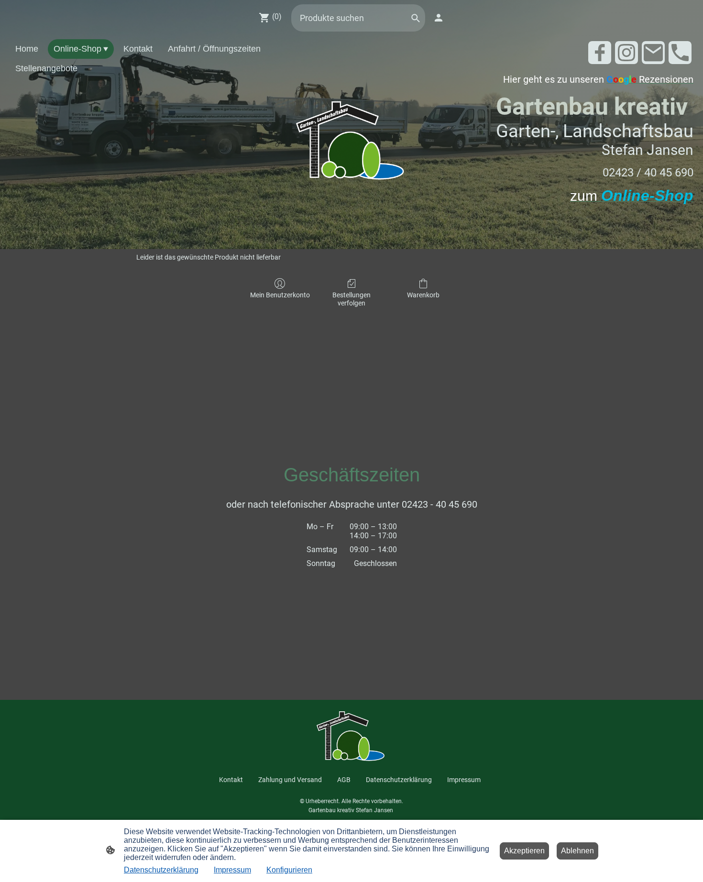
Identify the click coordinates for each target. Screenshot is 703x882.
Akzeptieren (524, 851)
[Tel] (680, 52)
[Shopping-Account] (438, 17)
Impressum (232, 870)
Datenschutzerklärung (161, 870)
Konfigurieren (289, 870)
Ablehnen (577, 851)
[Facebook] (599, 52)
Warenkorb (423, 295)
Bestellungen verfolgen (351, 299)
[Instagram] (626, 52)
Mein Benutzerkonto (280, 295)
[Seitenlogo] (351, 142)
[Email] (653, 52)
